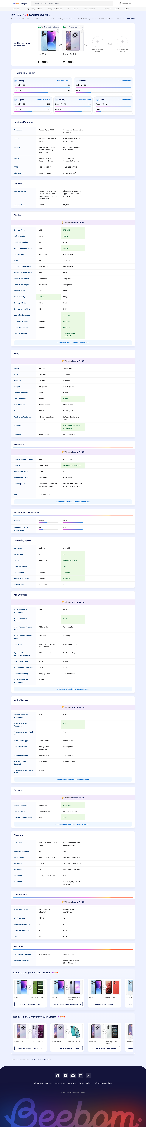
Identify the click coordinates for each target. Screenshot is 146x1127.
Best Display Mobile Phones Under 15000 (73, 342)
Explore (16, 9)
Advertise (72, 1083)
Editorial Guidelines (103, 1083)
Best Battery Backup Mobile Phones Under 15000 (73, 824)
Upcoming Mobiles (34, 9)
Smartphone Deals (112, 9)
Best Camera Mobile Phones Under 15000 (73, 689)
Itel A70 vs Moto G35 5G (104, 1004)
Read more (130, 19)
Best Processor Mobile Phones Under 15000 (73, 501)
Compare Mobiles (55, 9)
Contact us (60, 1083)
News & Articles (90, 9)
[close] (57, 31)
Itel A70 (42, 54)
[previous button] (15, 993)
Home (14, 1060)
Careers (48, 1083)
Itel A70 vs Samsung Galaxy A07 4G (67, 1004)
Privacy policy (85, 1083)
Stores (128, 9)
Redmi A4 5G (69, 54)
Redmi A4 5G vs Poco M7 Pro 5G (30, 1048)
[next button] (130, 993)
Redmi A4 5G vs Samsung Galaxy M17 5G (105, 1048)
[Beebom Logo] (20, 3)
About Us (38, 1083)
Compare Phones (25, 1060)
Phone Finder (72, 9)
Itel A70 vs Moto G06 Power (29, 1004)
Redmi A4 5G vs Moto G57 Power (67, 1048)
